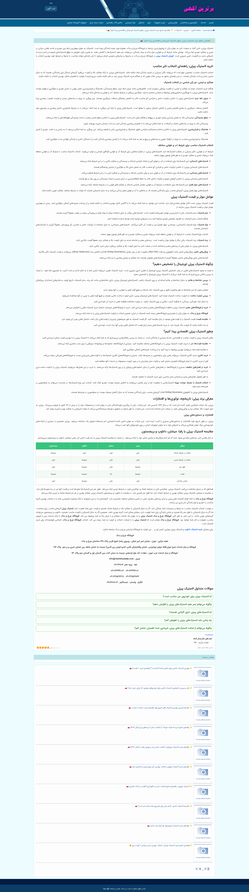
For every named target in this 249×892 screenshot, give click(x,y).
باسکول (141, 22)
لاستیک (178, 30)
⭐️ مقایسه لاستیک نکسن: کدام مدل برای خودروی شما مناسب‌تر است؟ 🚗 (163, 806)
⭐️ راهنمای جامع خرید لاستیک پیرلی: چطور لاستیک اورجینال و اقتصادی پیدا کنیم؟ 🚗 (140, 30)
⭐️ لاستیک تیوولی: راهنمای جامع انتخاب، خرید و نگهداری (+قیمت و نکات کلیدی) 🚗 (159, 786)
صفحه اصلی (196, 30)
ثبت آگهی (51, 8)
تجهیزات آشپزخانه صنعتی (77, 22)
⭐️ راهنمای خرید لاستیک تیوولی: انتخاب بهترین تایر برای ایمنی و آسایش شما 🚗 (160, 766)
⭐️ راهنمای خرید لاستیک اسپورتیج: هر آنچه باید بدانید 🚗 (169, 825)
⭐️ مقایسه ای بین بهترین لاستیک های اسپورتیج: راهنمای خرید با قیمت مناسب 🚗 (160, 707)
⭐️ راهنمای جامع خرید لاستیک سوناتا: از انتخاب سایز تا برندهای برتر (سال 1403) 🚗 (159, 727)
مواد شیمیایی (130, 22)
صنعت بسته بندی (96, 22)
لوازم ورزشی (172, 22)
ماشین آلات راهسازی (114, 22)
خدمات (203, 22)
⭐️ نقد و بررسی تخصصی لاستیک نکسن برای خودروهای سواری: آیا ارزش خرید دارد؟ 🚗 (158, 688)
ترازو (149, 22)
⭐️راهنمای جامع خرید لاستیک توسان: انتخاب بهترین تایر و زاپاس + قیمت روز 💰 (160, 845)
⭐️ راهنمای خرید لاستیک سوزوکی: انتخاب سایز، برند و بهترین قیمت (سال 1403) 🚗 (160, 747)
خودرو (211, 22)
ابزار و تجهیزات (159, 22)
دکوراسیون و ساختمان (188, 22)
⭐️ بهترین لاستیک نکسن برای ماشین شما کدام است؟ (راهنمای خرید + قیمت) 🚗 (160, 668)
